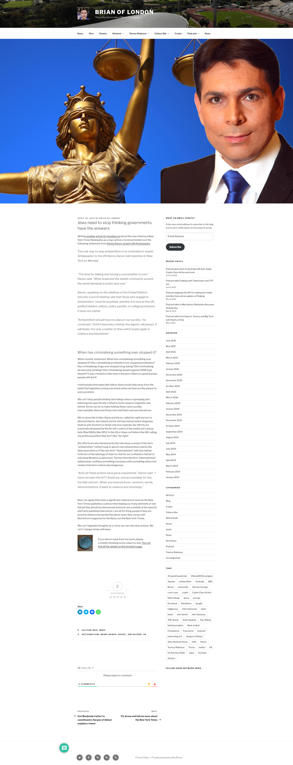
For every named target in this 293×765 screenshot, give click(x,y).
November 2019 (174, 420)
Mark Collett (193, 625)
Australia (199, 581)
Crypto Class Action (201, 592)
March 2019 (172, 465)
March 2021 (172, 357)
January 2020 (172, 408)
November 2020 (174, 380)
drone (186, 598)
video (191, 652)
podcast (201, 631)
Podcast (170, 546)
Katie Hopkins (189, 620)
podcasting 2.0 (175, 636)
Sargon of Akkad (194, 636)
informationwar (189, 609)
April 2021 (171, 351)
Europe (196, 598)
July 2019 (170, 443)
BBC (210, 581)
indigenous (173, 609)
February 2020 (173, 403)
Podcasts (192, 33)
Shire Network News (178, 641)
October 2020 (173, 386)
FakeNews (186, 603)
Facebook (172, 603)
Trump (191, 647)
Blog (168, 501)
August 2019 (172, 437)
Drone (169, 523)
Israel (122, 634)
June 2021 (171, 340)
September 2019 (174, 431)
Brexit (171, 587)
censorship (182, 587)
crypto (185, 592)
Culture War (160, 33)
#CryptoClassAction (177, 576)
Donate (103, 33)
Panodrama (173, 631)
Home (80, 33)
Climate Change (200, 587)
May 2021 (171, 346)
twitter (202, 647)
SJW (194, 641)
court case (173, 592)
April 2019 (171, 460)
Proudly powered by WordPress (167, 757)
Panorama (188, 631)
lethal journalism (175, 625)
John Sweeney (199, 614)
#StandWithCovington (202, 576)
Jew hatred (135, 634)
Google (198, 603)
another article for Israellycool (103, 236)
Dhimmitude (172, 518)
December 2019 (174, 414)
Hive (91, 33)
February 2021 (173, 363)
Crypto (178, 33)
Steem (203, 641)
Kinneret (116, 33)
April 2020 (171, 391)
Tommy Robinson (137, 33)
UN (144, 634)
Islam (203, 609)
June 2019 (171, 448)
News (207, 33)
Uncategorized (173, 558)
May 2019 (171, 454)
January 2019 (172, 477)
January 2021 (172, 369)
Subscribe (175, 247)
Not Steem (171, 540)
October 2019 (173, 426)
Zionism (171, 658)
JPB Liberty (173, 620)
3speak (171, 581)
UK (210, 647)
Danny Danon (109, 634)
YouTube (202, 652)
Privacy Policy (142, 757)
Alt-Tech (170, 495)
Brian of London (124, 12)
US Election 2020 (176, 652)
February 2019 (173, 471)
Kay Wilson (205, 620)
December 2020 (174, 374)
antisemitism (90, 634)
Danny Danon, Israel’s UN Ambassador (128, 243)
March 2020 (172, 397)
